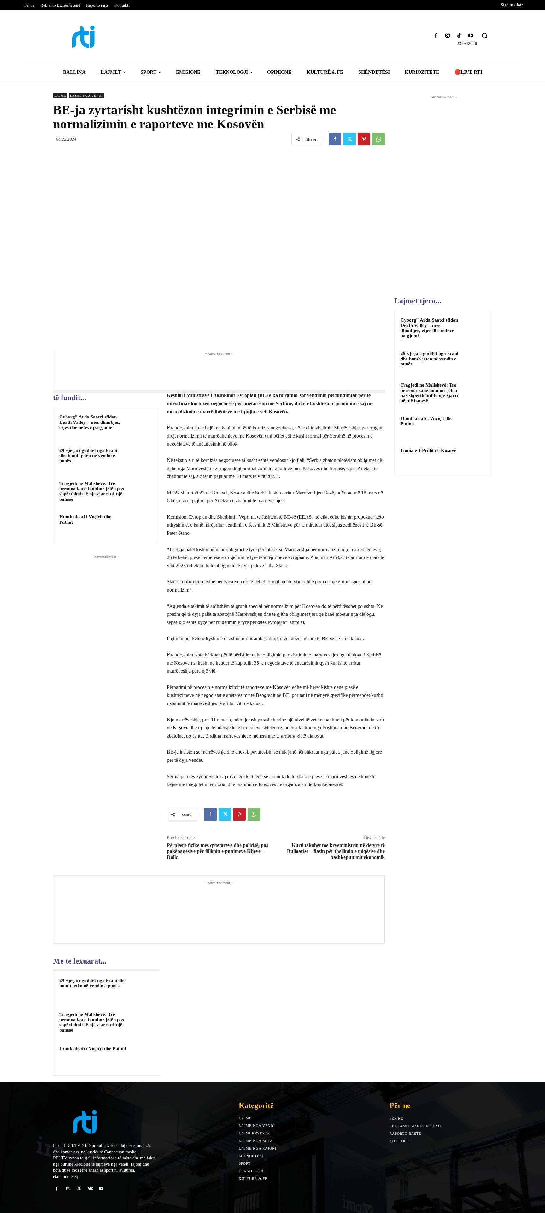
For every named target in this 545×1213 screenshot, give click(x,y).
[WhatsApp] (378, 139)
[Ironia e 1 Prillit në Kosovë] (475, 457)
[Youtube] (471, 36)
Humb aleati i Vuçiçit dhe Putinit (92, 1048)
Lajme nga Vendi (86, 95)
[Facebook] (435, 36)
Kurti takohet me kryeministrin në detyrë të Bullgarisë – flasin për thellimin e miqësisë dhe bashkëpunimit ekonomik (336, 851)
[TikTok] (459, 36)
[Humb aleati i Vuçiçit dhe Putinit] (139, 525)
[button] (484, 35)
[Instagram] (447, 36)
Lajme (60, 95)
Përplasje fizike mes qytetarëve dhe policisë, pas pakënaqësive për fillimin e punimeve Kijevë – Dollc (217, 851)
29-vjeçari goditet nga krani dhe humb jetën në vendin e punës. (88, 455)
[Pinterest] (364, 139)
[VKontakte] (90, 1189)
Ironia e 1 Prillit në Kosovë (428, 450)
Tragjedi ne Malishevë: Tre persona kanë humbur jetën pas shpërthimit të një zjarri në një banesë (91, 491)
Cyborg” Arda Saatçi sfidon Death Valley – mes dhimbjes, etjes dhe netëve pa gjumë (89, 422)
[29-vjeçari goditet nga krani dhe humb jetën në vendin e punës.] (139, 458)
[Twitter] (349, 139)
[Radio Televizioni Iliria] (107, 37)
